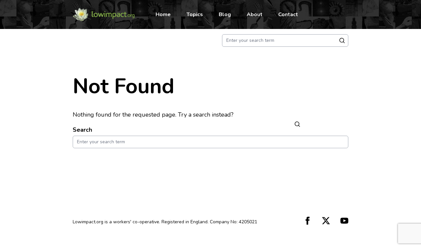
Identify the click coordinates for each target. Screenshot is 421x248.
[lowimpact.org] (104, 14)
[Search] (297, 124)
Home (163, 14)
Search (82, 130)
